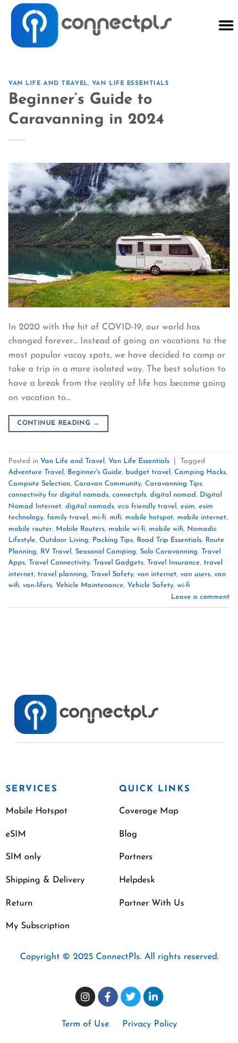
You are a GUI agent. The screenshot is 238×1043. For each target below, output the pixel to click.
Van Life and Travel (48, 84)
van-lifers (37, 585)
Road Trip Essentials (169, 540)
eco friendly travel (147, 506)
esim (187, 506)
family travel (67, 517)
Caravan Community (107, 483)
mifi (115, 517)
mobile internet (201, 517)
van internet (157, 574)
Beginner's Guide (95, 472)
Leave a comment (200, 596)
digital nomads (89, 506)
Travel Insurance (173, 562)
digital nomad (173, 494)
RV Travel (55, 551)
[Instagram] (85, 997)
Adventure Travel (36, 472)
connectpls (129, 494)
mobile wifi (166, 529)
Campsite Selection (39, 483)
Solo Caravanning (169, 551)
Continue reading (58, 423)
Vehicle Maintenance (89, 585)
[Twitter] (131, 997)
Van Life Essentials (130, 84)
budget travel (148, 472)
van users (195, 574)
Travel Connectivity (59, 562)
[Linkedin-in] (153, 997)
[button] (226, 25)
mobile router (30, 529)
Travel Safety (112, 574)
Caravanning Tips (173, 483)
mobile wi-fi (126, 529)
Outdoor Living (64, 540)
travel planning (62, 574)
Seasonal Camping (105, 551)
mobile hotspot (149, 517)
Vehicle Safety (150, 585)
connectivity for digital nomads (58, 494)
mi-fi (99, 517)
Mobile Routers (80, 529)
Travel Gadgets (118, 562)
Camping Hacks (200, 472)
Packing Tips (112, 540)
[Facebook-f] (108, 997)
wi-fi (183, 585)
